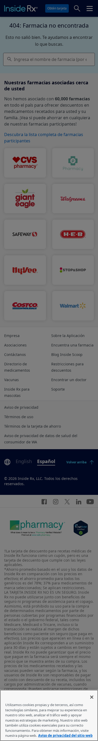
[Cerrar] (91, 697)
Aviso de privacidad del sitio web (65, 735)
